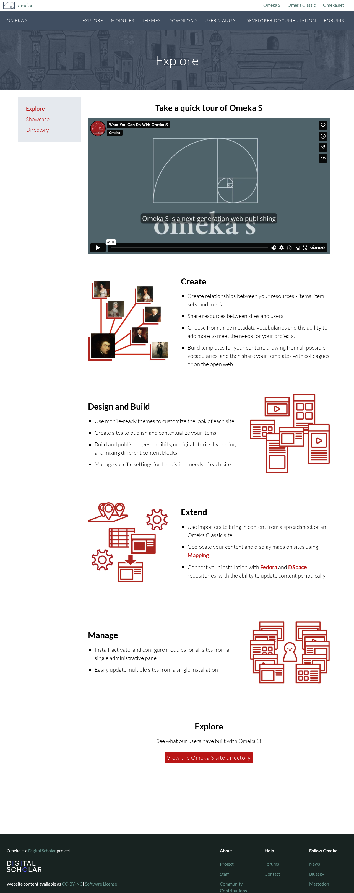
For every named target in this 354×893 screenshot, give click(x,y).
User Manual (221, 20)
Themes (151, 20)
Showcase (38, 119)
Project (227, 863)
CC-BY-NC (72, 883)
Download (182, 20)
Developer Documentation (281, 20)
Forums (334, 20)
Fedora (268, 567)
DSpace (297, 567)
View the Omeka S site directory (209, 757)
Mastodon (319, 883)
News (314, 863)
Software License (101, 883)
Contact (272, 873)
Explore (92, 20)
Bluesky (316, 873)
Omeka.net (333, 4)
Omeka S (271, 4)
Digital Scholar (42, 850)
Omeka (25, 5)
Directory (37, 129)
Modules (122, 20)
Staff (224, 873)
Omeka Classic (302, 4)
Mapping (198, 555)
